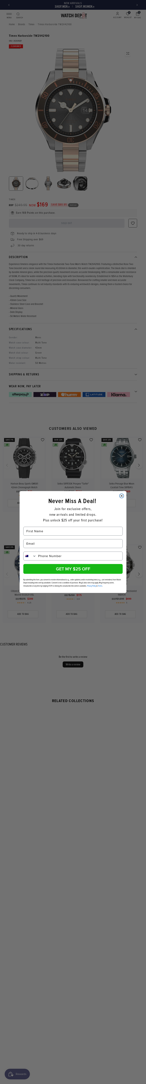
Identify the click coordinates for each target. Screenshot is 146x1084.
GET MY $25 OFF (73, 569)
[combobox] (30, 556)
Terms (100, 586)
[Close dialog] (121, 496)
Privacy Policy (91, 586)
